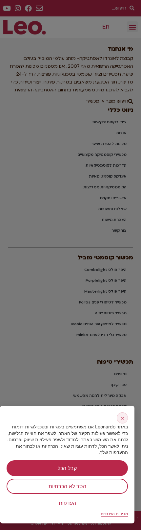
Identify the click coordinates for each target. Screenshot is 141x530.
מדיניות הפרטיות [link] (114, 513)
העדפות (67, 503)
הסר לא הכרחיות (67, 486)
